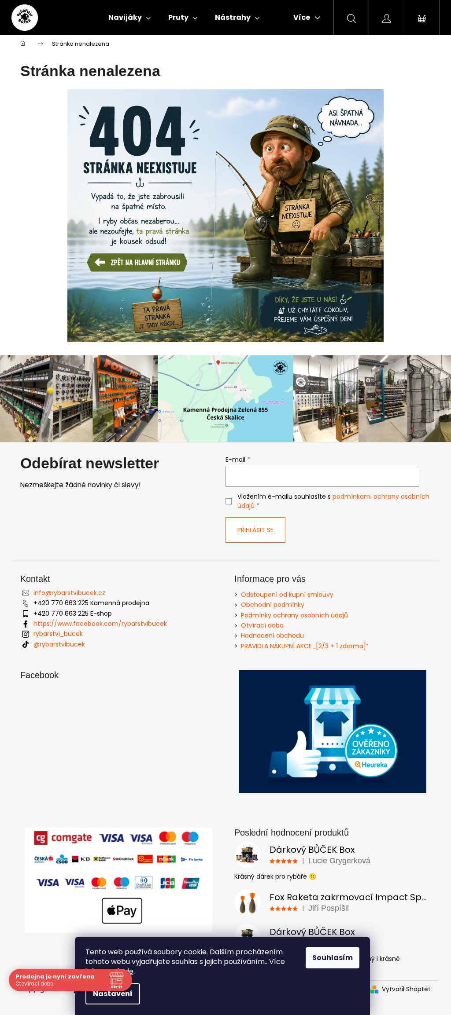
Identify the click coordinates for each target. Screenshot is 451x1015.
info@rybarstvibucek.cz (69, 592)
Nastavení (113, 994)
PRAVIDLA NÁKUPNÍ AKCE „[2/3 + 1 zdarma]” (304, 646)
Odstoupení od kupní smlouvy (287, 594)
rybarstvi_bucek (58, 633)
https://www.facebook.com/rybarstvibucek (100, 623)
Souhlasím (332, 958)
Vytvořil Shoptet (406, 989)
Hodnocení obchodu (272, 635)
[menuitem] (129, 17)
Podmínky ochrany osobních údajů (294, 615)
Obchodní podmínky (272, 604)
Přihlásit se (255, 530)
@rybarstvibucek (59, 644)
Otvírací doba (262, 625)
